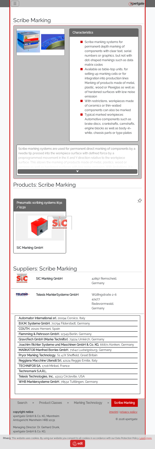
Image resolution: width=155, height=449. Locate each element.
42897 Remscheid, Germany (104, 281)
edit (80, 443)
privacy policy (128, 411)
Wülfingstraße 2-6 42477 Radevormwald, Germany (104, 301)
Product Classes (50, 403)
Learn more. (146, 438)
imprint (113, 411)
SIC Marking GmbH (30, 247)
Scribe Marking (124, 403)
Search (22, 403)
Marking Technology (88, 403)
